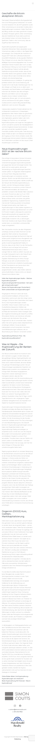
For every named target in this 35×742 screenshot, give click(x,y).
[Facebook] (20, 705)
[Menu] (33, 3)
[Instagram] (15, 705)
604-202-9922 (18, 712)
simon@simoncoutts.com (18, 709)
